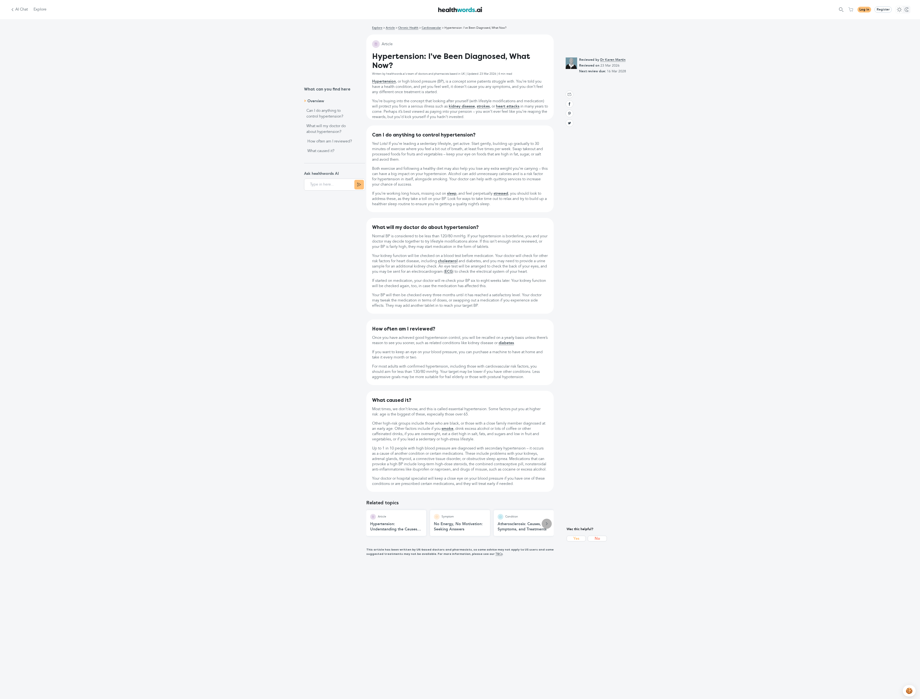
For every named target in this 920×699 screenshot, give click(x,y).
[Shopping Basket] (851, 9)
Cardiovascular (431, 28)
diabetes (506, 343)
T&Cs (498, 554)
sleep (451, 194)
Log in (864, 9)
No (597, 539)
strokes (483, 106)
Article (390, 28)
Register (883, 9)
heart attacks (507, 106)
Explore (40, 9)
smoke (447, 429)
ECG (449, 272)
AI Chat (21, 9)
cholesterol (448, 261)
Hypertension (384, 82)
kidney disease (462, 106)
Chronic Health (408, 28)
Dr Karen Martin (613, 60)
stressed (501, 194)
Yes (576, 539)
